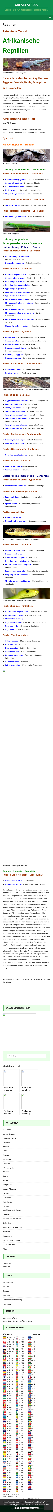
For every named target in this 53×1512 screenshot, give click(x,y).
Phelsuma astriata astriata (16, 299)
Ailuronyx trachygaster (15, 278)
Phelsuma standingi (14, 309)
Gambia (6, 1146)
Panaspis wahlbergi (13, 404)
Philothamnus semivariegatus (18, 564)
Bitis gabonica (11, 648)
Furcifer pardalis (12, 373)
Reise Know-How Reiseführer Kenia (17, 1321)
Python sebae (11, 504)
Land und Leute (9, 1138)
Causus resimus (12, 652)
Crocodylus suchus (13, 884)
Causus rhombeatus (14, 655)
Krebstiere (7, 1223)
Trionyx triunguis (12, 205)
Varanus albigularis (13, 466)
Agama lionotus (12, 341)
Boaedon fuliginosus (14, 550)
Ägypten (6, 1142)
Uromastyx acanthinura (15, 348)
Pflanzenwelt (8, 1168)
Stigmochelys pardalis (15, 194)
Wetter (6, 1286)
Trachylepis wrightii (13, 428)
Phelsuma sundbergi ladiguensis (19, 313)
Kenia (5, 1150)
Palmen (6, 1193)
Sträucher (7, 1197)
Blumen (6, 1176)
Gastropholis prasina (14, 263)
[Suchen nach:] (26, 1056)
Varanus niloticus (12, 470)
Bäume (6, 1171)
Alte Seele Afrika (10, 1318)
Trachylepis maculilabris (15, 411)
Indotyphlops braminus (15, 486)
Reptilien (6, 1231)
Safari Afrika (8, 1282)
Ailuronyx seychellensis (15, 274)
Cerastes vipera (12, 662)
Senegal (6, 1155)
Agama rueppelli (12, 344)
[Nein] (49, 1505)
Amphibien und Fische (12, 1210)
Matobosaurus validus (15, 443)
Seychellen (7, 1159)
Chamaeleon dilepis (14, 369)
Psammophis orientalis (15, 571)
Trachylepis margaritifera (16, 415)
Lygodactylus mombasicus (17, 292)
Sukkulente (7, 1202)
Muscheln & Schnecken (12, 1227)
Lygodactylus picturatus (16, 296)
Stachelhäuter (9, 1244)
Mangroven (7, 1184)
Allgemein (7, 1129)
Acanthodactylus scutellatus (17, 256)
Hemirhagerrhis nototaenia (17, 561)
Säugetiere (7, 1236)
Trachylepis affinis (13, 408)
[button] (49, 17)
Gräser (5, 1180)
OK (17, 1508)
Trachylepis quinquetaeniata (17, 418)
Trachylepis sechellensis (16, 425)
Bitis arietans (11, 644)
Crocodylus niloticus (14, 881)
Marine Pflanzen (9, 1189)
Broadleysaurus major (14, 440)
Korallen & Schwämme (12, 1218)
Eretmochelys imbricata (15, 216)
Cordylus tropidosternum (16, 455)
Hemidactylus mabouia (15, 281)
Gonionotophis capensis (16, 557)
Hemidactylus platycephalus (17, 285)
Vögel (5, 1249)
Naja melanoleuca (13, 622)
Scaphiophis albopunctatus (17, 575)
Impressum (7, 1303)
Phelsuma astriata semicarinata (19, 303)
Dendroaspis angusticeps (16, 612)
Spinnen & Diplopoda (11, 1240)
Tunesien (6, 1163)
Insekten (6, 1214)
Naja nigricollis (11, 626)
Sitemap (6, 1295)
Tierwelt (6, 1206)
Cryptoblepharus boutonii (16, 401)
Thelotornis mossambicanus (17, 581)
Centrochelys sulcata (14, 187)
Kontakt (6, 1291)
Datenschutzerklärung (29, 1508)
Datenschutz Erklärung (12, 1299)
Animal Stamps (9, 1134)
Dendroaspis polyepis (14, 615)
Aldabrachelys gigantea (15, 179)
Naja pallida (10, 629)
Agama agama (11, 337)
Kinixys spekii (11, 190)
